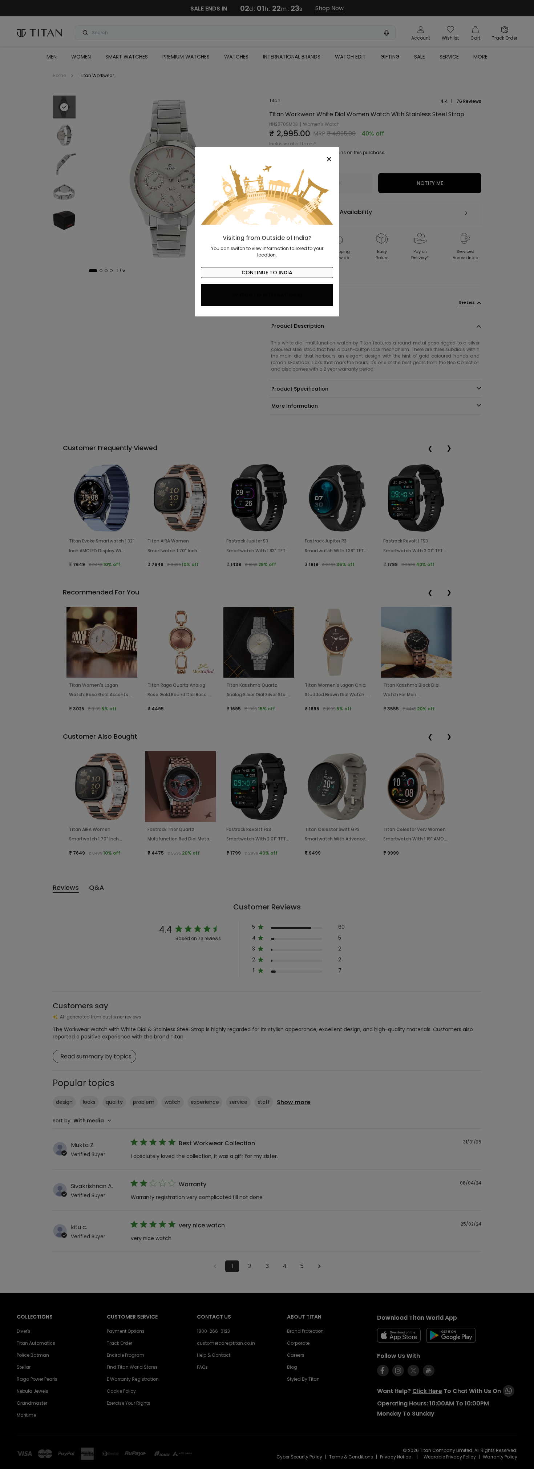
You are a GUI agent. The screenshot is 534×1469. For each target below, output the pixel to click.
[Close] (267, 155)
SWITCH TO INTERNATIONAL (267, 295)
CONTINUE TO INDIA (267, 272)
